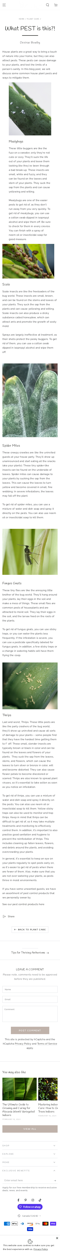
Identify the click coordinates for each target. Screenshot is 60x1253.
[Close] (57, 1238)
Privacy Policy (23, 1043)
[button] (47, 5)
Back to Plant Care (32, 929)
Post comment (30, 1030)
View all (30, 1129)
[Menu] (4, 5)
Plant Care (33, 19)
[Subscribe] (56, 1180)
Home (21, 19)
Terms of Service (47, 1043)
